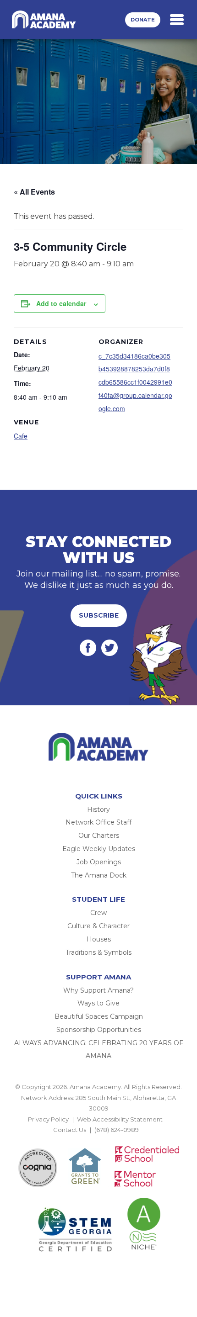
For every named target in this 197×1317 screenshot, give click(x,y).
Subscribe (99, 615)
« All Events (34, 191)
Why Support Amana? (98, 990)
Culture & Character (98, 926)
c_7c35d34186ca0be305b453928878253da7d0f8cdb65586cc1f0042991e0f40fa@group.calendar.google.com (135, 382)
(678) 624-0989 (116, 1129)
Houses (99, 939)
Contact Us (69, 1129)
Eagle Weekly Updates (98, 849)
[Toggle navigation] (177, 19)
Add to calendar (61, 303)
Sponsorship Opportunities (98, 1030)
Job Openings (99, 862)
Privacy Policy (48, 1119)
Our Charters (98, 835)
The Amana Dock (98, 875)
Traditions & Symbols (98, 952)
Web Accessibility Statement (120, 1119)
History (98, 809)
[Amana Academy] (45, 20)
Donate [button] (143, 19)
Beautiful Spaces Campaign (99, 1016)
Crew (98, 913)
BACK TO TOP (98, 1140)
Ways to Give (98, 1003)
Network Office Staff (98, 822)
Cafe (20, 435)
